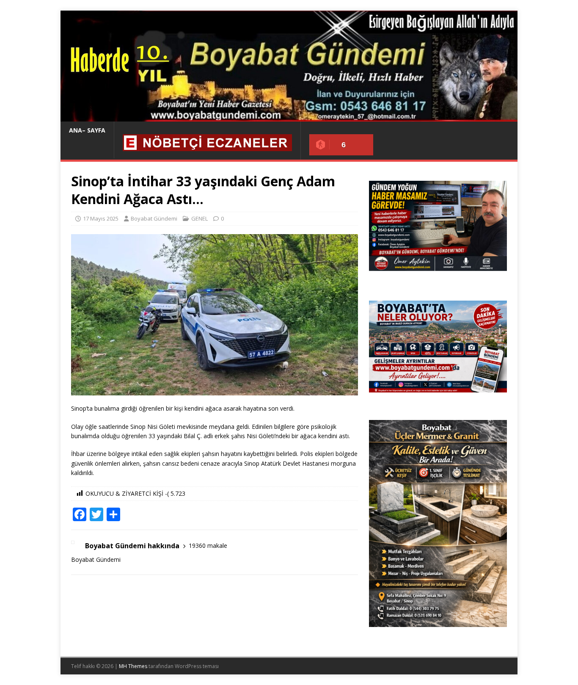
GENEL (199, 218)
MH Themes (133, 666)
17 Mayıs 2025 (100, 218)
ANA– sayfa (87, 130)
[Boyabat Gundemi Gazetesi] (289, 117)
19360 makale (208, 545)
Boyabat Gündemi (154, 218)
